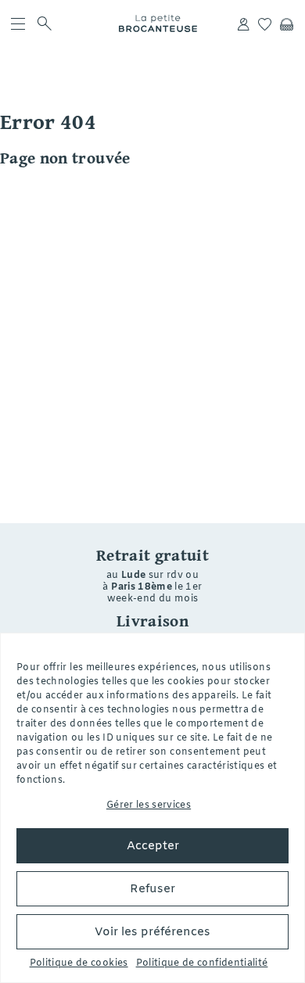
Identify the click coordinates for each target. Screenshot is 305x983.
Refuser (152, 889)
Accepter (153, 846)
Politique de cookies (79, 963)
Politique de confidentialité (202, 963)
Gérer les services (148, 805)
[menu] (18, 23)
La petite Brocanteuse (157, 23)
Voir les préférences (152, 932)
